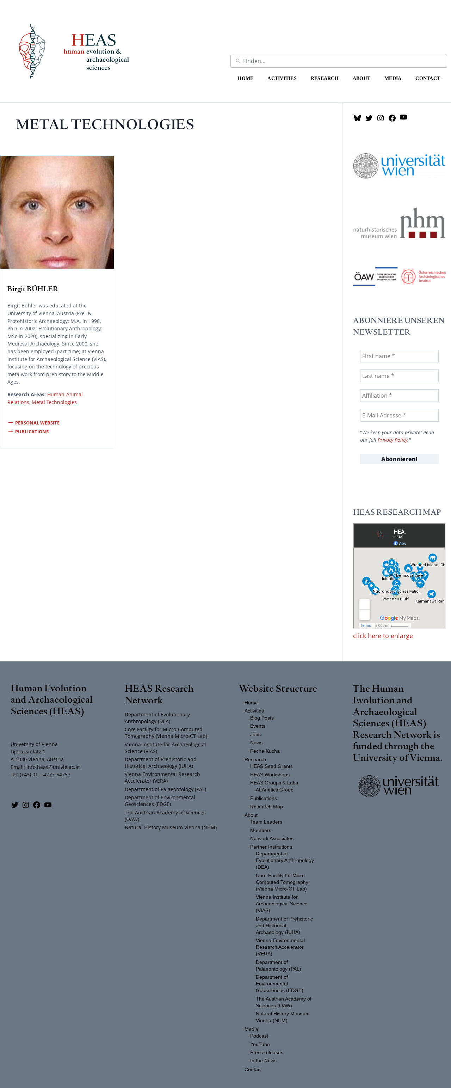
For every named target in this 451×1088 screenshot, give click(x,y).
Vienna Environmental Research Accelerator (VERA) (162, 777)
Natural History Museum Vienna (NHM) (171, 827)
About (361, 78)
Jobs (255, 734)
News (256, 742)
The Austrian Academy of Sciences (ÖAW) (165, 816)
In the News (263, 1060)
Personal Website (37, 423)
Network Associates (272, 838)
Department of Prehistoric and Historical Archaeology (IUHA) (161, 762)
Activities (282, 78)
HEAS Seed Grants (271, 766)
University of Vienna (396, 757)
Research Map (266, 806)
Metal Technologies (54, 402)
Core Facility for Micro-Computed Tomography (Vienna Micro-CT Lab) (166, 732)
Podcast (259, 1036)
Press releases (266, 1052)
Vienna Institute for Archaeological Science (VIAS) (165, 747)
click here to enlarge (383, 636)
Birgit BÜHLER (32, 288)
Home (245, 78)
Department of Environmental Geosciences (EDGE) (160, 800)
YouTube (260, 1044)
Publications (32, 431)
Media (392, 78)
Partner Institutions (271, 847)
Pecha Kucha (265, 751)
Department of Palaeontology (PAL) (165, 789)
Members (260, 830)
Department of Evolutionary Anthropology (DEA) (157, 718)
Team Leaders (266, 822)
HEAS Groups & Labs (274, 783)
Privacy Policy (392, 440)
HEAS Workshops (270, 774)
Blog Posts (262, 718)
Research (325, 78)
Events (257, 726)
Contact (427, 78)
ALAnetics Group (275, 790)
